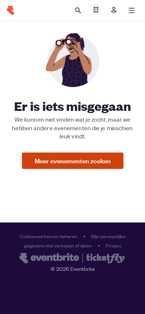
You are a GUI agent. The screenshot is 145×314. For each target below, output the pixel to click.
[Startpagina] (10, 10)
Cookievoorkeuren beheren (48, 236)
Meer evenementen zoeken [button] (73, 160)
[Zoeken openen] (78, 10)
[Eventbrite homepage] (72, 259)
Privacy (113, 245)
